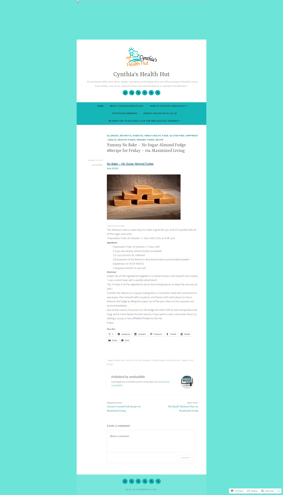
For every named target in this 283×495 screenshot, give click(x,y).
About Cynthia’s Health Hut (127, 105)
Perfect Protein (142, 318)
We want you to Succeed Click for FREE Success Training (143, 120)
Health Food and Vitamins (138, 360)
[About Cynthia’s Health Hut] (131, 92)
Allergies (113, 135)
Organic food (187, 360)
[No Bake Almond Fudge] (144, 219)
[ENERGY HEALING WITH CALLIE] (151, 481)
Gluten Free (177, 135)
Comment (185, 457)
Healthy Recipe (173, 360)
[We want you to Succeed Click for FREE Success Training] (157, 92)
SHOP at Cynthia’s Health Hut (168, 105)
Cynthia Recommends (124, 113)
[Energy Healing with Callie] (151, 92)
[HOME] (125, 481)
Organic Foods (146, 139)
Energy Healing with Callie (160, 113)
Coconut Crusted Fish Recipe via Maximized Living (124, 406)
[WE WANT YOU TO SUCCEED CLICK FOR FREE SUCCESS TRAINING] (158, 481)
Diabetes (138, 135)
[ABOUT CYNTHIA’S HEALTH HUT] (131, 481)
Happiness (192, 135)
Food (165, 135)
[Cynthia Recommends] (144, 92)
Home (100, 105)
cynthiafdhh (97, 165)
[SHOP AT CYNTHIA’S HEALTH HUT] (138, 481)
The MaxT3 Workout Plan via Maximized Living (183, 406)
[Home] (125, 92)
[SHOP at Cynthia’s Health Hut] (138, 92)
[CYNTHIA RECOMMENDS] (144, 481)
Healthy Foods (126, 139)
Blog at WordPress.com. (141, 489)
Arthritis (125, 135)
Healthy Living (158, 360)
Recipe (160, 139)
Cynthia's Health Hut (141, 74)
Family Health (152, 135)
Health (112, 139)
